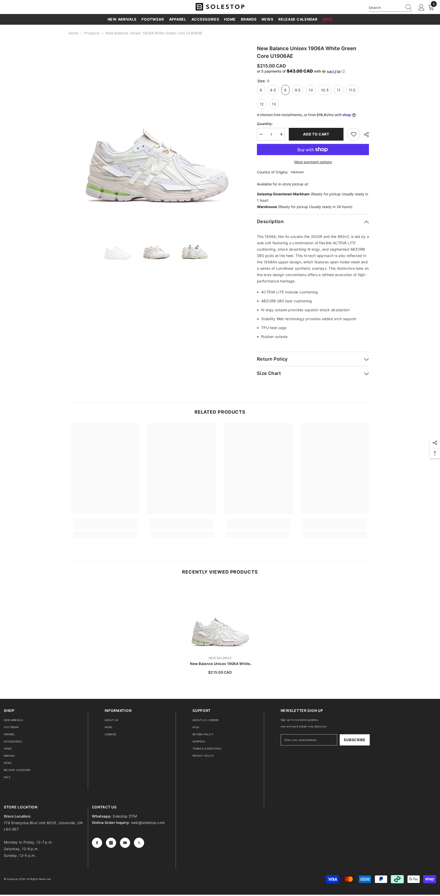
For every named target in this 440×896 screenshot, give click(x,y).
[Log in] (421, 8)
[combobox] (385, 7)
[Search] (390, 8)
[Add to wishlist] (353, 134)
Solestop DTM (124, 816)
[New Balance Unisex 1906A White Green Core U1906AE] (220, 617)
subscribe (354, 740)
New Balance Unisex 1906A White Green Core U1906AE (220, 663)
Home (73, 33)
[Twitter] (139, 843)
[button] (313, 71)
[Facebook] (97, 843)
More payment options (313, 162)
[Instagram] (111, 843)
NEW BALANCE (220, 658)
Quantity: (265, 123)
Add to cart (316, 134)
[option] (156, 130)
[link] (105, 526)
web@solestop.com (148, 822)
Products (92, 33)
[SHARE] (364, 134)
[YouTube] (125, 843)
